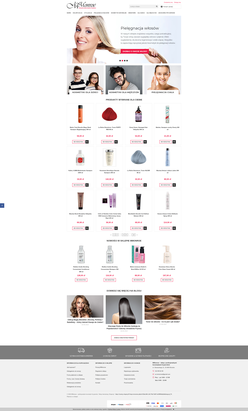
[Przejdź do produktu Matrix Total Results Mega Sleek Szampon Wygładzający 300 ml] (80, 115)
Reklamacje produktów (74, 383)
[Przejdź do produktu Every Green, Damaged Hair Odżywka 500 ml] (138, 115)
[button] (87, 142)
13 (133, 235)
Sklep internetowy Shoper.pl (106, 394)
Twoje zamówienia (129, 379)
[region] (124, 39)
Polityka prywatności (101, 375)
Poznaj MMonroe (100, 367)
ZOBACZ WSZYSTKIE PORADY (124, 338)
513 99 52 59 (159, 371)
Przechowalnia (128, 383)
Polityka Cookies (100, 379)
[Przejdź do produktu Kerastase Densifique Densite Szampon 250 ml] (109, 158)
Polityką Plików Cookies (114, 409)
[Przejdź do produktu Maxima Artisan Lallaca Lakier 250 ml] (167, 158)
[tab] (120, 60)
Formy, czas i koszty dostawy (76, 379)
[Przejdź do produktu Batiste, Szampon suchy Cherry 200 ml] (167, 115)
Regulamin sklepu (100, 371)
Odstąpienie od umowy (74, 371)
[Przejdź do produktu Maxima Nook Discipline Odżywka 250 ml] (80, 202)
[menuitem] (70, 13)
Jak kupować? (71, 367)
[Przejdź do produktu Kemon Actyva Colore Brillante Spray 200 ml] (167, 202)
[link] (124, 39)
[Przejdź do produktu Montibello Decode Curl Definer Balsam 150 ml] (138, 202)
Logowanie (127, 367)
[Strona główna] (81, 4)
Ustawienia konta (129, 375)
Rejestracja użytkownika (131, 371)
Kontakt (97, 383)
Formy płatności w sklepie (75, 375)
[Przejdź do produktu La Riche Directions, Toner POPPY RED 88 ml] (109, 115)
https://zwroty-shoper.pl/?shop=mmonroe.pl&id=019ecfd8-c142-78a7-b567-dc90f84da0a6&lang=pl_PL (143, 394)
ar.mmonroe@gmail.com (162, 374)
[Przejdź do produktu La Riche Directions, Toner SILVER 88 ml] (138, 158)
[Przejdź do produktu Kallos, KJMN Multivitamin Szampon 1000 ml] (80, 158)
